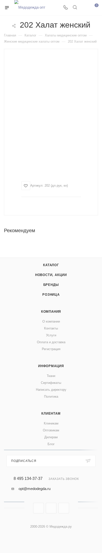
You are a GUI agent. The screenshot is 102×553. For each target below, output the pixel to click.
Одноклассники (63, 508)
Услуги (51, 335)
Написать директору (51, 389)
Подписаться (23, 461)
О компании (51, 321)
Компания (51, 311)
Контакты (51, 328)
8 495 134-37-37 (28, 479)
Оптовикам (51, 430)
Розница (51, 294)
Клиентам (50, 413)
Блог (51, 444)
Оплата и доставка (51, 342)
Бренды (51, 285)
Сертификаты (51, 383)
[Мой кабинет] (84, 8)
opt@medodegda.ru (35, 489)
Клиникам (51, 423)
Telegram (51, 508)
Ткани (51, 376)
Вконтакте (38, 508)
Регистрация (51, 349)
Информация (51, 366)
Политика (51, 396)
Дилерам (51, 437)
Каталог (51, 265)
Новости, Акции (51, 275)
